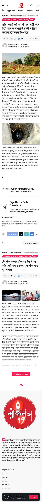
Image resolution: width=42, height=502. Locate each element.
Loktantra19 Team (13, 44)
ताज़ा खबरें (24, 191)
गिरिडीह (14, 256)
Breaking (7, 19)
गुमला (14, 389)
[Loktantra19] (21, 5)
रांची (27, 19)
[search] (31, 5)
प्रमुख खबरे (28, 256)
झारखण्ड (21, 19)
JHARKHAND (15, 191)
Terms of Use (20, 498)
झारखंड (15, 19)
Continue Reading (21, 374)
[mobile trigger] (4, 5)
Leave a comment (32, 243)
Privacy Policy (8, 498)
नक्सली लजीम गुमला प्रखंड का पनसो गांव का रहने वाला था (20, 485)
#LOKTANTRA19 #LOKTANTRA (22, 189)
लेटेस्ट (31, 19)
